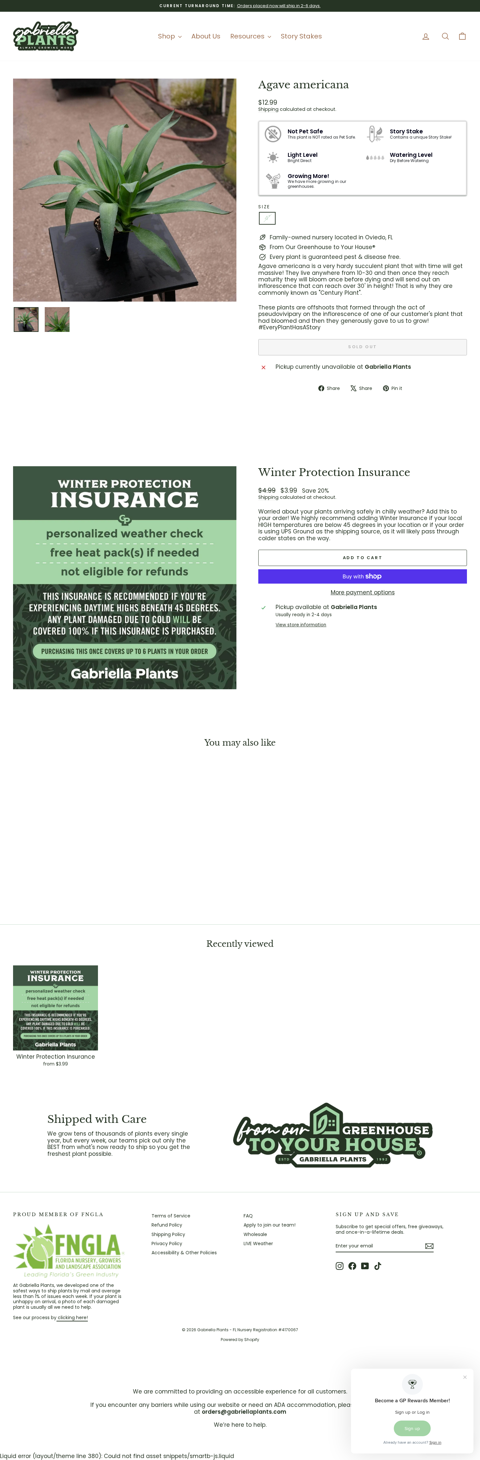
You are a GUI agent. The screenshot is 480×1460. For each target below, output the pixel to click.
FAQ (248, 1216)
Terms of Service (171, 1216)
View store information (301, 625)
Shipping (268, 109)
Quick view (67, 865)
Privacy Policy (167, 1243)
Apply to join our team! (270, 1225)
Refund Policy (167, 1225)
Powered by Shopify (240, 1339)
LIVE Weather (258, 1243)
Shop (167, 36)
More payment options (363, 592)
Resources (248, 36)
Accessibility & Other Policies (184, 1252)
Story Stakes (301, 36)
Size (264, 207)
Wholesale (255, 1234)
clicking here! (72, 1317)
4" (267, 218)
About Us (205, 36)
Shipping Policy (168, 1234)
